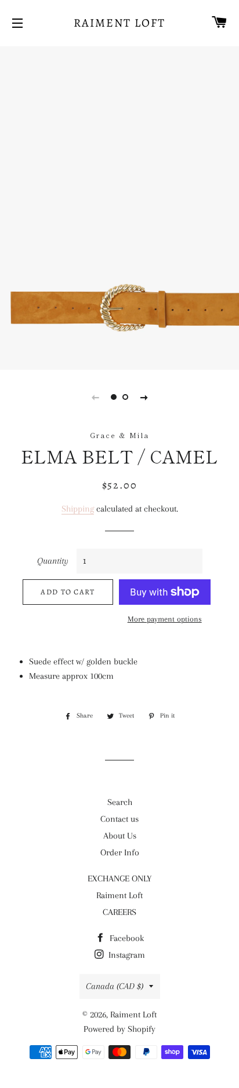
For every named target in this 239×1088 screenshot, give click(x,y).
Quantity (52, 561)
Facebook (125, 938)
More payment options (165, 619)
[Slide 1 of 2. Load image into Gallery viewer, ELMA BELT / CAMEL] (113, 397)
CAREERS (119, 912)
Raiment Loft (119, 23)
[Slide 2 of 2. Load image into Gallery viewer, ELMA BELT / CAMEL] (125, 397)
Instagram (125, 955)
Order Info (119, 852)
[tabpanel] (119, 206)
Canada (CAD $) (114, 986)
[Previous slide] (95, 397)
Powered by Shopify (119, 1029)
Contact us (119, 819)
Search (119, 802)
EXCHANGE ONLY (119, 878)
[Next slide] (144, 397)
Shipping (77, 508)
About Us (119, 835)
